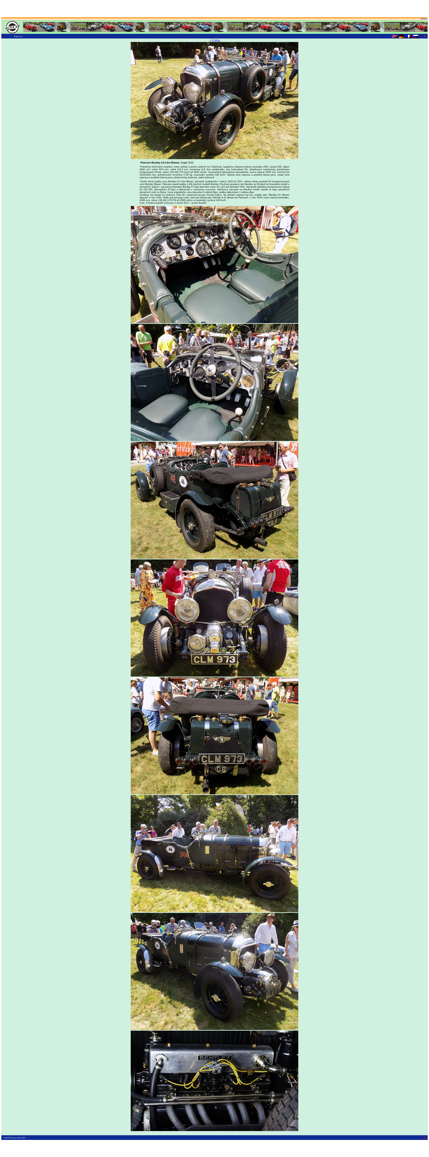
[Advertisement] (214, 8)
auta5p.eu (423, 19)
